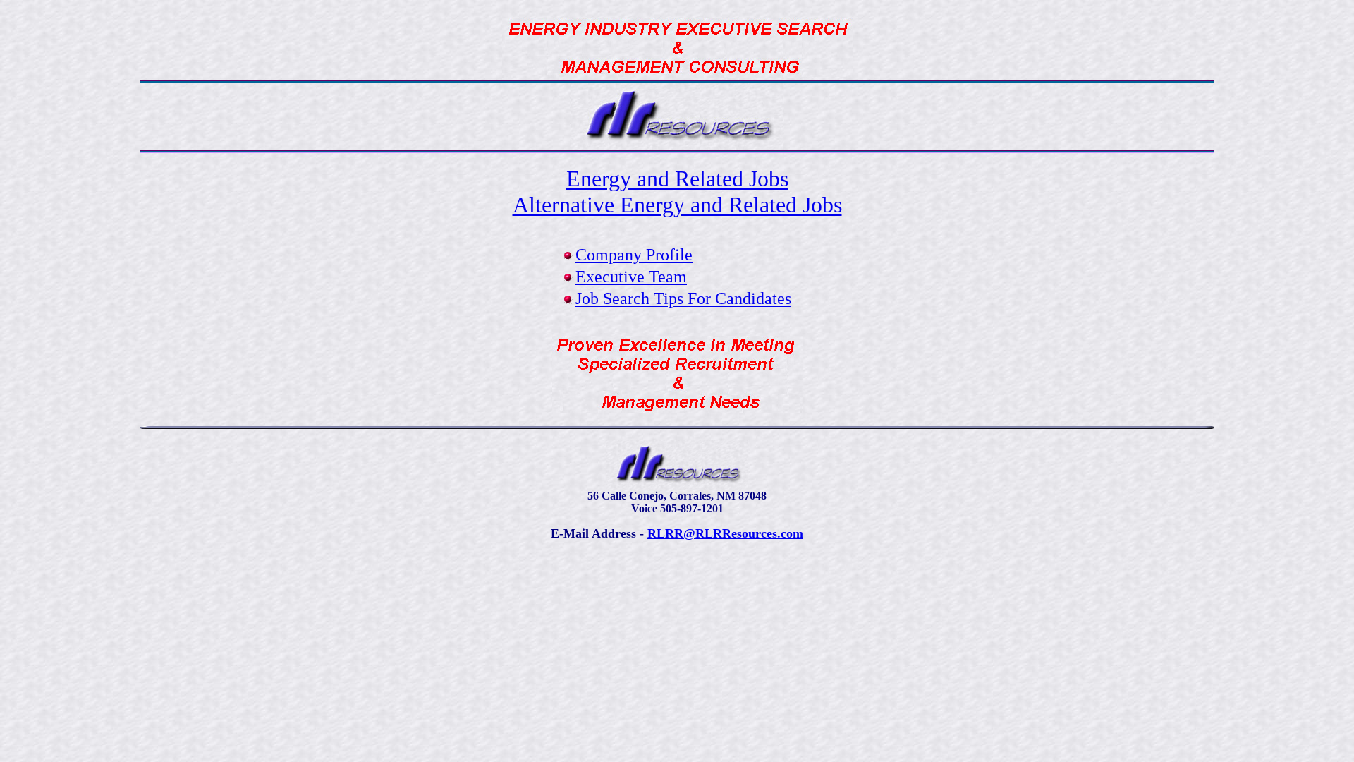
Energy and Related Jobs (677, 178)
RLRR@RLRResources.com (725, 533)
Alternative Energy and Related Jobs (677, 204)
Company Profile (634, 255)
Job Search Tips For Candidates (683, 298)
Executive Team (631, 276)
